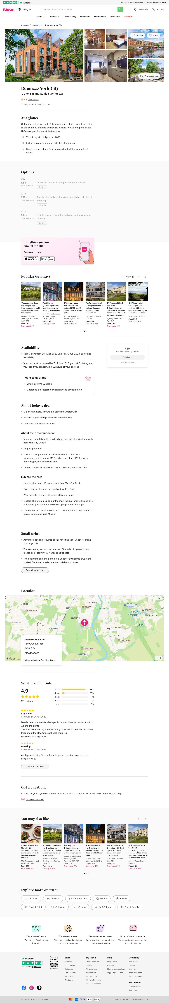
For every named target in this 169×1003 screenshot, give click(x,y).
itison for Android (136, 976)
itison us (132, 969)
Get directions (48, 660)
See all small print (35, 570)
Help (109, 957)
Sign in (89, 965)
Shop (67, 957)
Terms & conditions (140, 999)
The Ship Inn (48, 303)
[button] (84, 331)
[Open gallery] (84, 55)
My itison (91, 957)
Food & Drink (100, 16)
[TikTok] (39, 989)
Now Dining (70, 16)
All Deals (25, 25)
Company (134, 957)
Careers (132, 965)
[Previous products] (139, 276)
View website (31, 660)
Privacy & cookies (121, 999)
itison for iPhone (135, 972)
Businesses (135, 982)
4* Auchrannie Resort (30, 303)
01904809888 (32, 653)
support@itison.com (115, 972)
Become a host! (159, 2)
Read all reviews (35, 766)
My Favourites (92, 976)
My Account (91, 972)
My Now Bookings (93, 980)
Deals (39, 16)
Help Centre (112, 961)
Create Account (92, 961)
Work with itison (135, 986)
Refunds (110, 965)
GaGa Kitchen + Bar (29, 845)
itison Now (69, 976)
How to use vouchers (116, 969)
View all (130, 276)
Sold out (127, 100)
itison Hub (133, 990)
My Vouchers (91, 969)
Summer (128, 16)
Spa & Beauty (70, 972)
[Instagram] (31, 989)
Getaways (85, 16)
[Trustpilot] (25, 2)
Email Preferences (93, 983)
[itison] (8, 9)
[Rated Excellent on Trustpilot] (11, 2)
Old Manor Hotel (135, 303)
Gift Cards (115, 16)
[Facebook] (24, 989)
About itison (134, 961)
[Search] (120, 9)
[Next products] (145, 276)
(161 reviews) (33, 99)
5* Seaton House (71, 303)
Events (53, 16)
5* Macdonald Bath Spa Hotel (115, 304)
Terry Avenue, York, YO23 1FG (37, 104)
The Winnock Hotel (94, 303)
